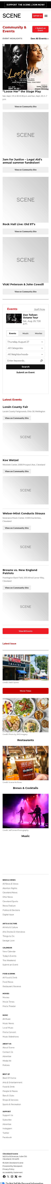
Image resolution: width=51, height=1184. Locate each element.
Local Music (8, 1028)
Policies (6, 1065)
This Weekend (9, 960)
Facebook (7, 1137)
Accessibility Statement (12, 1172)
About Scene (9, 1047)
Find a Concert (9, 1032)
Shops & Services (10, 1100)
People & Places (10, 1091)
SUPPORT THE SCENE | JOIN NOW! (26, 5)
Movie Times (25, 691)
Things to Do (8, 936)
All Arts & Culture (10, 927)
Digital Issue (8, 914)
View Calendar (9, 951)
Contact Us (8, 1052)
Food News (8, 982)
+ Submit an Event (40, 29)
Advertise (7, 1056)
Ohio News (8, 897)
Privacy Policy (8, 1169)
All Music (7, 1019)
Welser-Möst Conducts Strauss (24, 513)
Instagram (7, 1128)
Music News (8, 1023)
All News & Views (10, 884)
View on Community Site (25, 106)
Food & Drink (9, 1087)
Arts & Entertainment (12, 1082)
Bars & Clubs (8, 1095)
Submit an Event (10, 965)
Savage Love (9, 940)
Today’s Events (9, 956)
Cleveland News (10, 892)
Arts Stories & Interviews (14, 932)
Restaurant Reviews (12, 986)
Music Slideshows (11, 1036)
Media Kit (7, 1061)
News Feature (9, 906)
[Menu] (46, 16)
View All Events (25, 631)
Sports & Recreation (12, 1104)
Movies (6, 997)
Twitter (6, 1133)
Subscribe (7, 1120)
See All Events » (40, 38)
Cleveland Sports (10, 901)
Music (25, 836)
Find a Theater (9, 1006)
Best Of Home (9, 1078)
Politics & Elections (11, 910)
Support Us (37, 16)
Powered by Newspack (12, 1166)
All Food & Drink (10, 977)
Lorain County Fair (15, 407)
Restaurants (25, 740)
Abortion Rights (10, 888)
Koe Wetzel (11, 460)
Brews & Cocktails (25, 788)
